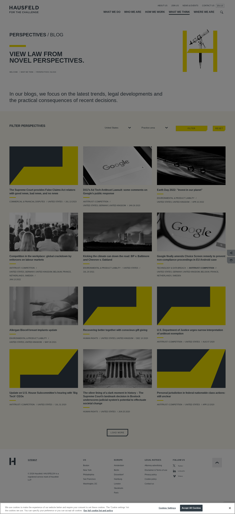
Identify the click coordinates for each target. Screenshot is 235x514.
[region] (117, 508)
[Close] (229, 508)
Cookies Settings (167, 508)
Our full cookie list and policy (98, 510)
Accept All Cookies (191, 508)
